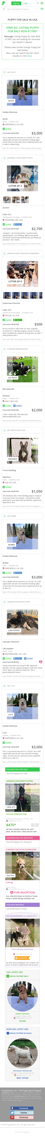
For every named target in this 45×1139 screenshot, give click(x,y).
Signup (16, 3)
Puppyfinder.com (8, 1093)
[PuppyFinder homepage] (3, 3)
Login (25, 3)
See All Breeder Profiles (16, 909)
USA (4, 124)
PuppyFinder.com (9, 1090)
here (29, 55)
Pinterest (24, 1117)
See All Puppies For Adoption (19, 842)
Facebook (23, 1108)
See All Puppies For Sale (16, 773)
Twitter (23, 1112)
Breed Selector (20, 1096)
